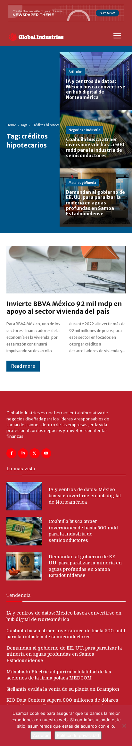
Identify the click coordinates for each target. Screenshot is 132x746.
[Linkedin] (23, 453)
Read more (23, 366)
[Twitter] (34, 453)
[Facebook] (11, 453)
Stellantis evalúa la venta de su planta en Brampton (62, 689)
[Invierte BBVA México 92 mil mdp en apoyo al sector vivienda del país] (66, 270)
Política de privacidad (78, 735)
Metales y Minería (82, 183)
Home (11, 125)
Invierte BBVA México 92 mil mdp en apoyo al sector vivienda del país (64, 307)
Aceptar (41, 735)
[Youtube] (46, 453)
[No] (124, 726)
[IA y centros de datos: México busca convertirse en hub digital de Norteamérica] (96, 81)
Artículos (75, 72)
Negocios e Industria (84, 130)
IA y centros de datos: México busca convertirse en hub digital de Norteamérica (85, 496)
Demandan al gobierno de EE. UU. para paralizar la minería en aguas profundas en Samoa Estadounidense (64, 654)
